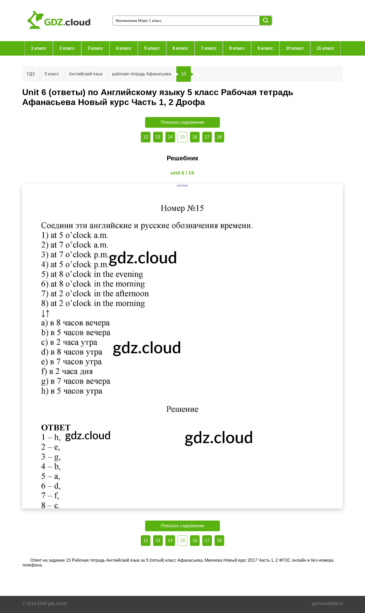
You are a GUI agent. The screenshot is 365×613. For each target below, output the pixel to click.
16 (194, 137)
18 (219, 137)
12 (145, 137)
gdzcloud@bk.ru (327, 603)
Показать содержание (182, 122)
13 (158, 137)
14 (170, 137)
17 (207, 137)
